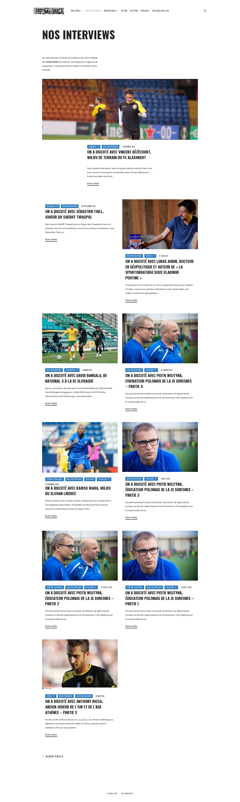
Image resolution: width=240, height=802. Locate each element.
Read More (93, 184)
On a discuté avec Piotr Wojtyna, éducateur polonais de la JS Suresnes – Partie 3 (159, 489)
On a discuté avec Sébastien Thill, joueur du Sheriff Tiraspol (74, 214)
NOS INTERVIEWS (110, 146)
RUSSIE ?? (150, 256)
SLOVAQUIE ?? (72, 370)
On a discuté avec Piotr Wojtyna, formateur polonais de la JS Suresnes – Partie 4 (158, 380)
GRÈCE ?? (51, 696)
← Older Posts (52, 756)
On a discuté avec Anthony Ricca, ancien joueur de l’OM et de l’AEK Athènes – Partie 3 (74, 706)
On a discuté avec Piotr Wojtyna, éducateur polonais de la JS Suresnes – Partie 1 (159, 598)
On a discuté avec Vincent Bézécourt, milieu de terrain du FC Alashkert (119, 154)
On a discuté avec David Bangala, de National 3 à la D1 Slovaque (76, 378)
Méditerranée (65, 696)
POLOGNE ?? (151, 370)
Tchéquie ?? (104, 479)
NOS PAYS (90, 479)
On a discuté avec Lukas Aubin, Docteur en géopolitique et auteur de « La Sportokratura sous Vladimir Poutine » (159, 269)
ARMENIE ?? (94, 146)
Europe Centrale (54, 479)
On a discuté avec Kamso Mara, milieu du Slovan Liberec (78, 490)
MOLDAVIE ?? (52, 206)
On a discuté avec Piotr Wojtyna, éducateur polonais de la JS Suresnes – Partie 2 (79, 598)
